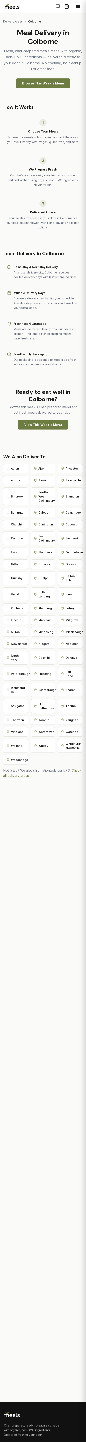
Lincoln (16, 620)
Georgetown (74, 552)
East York (72, 538)
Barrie (42, 480)
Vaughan (72, 720)
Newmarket (19, 643)
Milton (15, 632)
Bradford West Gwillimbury (46, 496)
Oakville (44, 657)
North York (15, 658)
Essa (14, 552)
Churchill (17, 524)
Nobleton (72, 643)
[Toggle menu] (78, 6)
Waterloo (72, 732)
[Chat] (58, 6)
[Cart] (67, 6)
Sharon (71, 690)
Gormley (44, 564)
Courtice (17, 538)
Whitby (43, 745)
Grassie (71, 564)
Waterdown (46, 732)
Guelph (43, 578)
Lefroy (70, 608)
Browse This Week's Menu (43, 83)
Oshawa (71, 657)
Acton (15, 468)
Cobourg (72, 524)
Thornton (17, 720)
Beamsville (73, 480)
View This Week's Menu (43, 425)
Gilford (16, 564)
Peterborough (19, 673)
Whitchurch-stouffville (74, 746)
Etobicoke (45, 552)
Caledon (44, 512)
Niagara (44, 643)
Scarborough (47, 690)
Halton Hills (70, 578)
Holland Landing (44, 594)
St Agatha (18, 706)
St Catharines (46, 706)
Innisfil (70, 594)
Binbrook (17, 496)
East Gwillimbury (46, 538)
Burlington (18, 512)
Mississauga (74, 632)
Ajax (41, 468)
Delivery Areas (13, 21)
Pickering (44, 673)
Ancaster (72, 468)
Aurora (15, 480)
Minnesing (45, 632)
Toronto (43, 720)
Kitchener (17, 608)
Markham (44, 620)
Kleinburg (45, 608)
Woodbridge (19, 760)
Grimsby (16, 578)
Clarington (45, 524)
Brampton (72, 496)
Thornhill (72, 706)
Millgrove (72, 620)
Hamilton (17, 594)
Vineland (17, 732)
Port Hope (69, 674)
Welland (16, 745)
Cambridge (73, 512)
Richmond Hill (18, 690)
